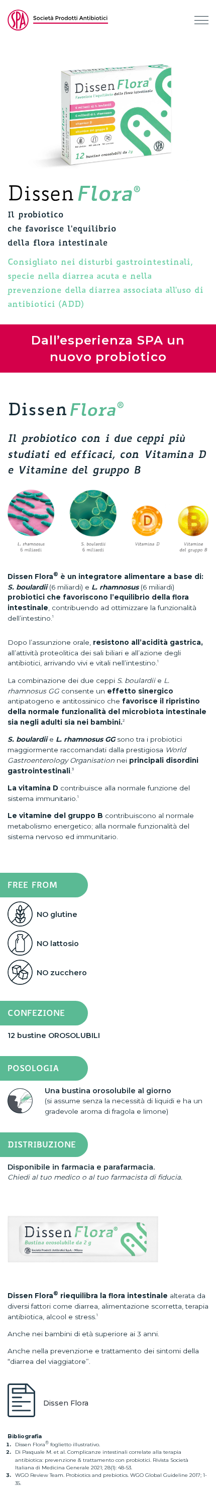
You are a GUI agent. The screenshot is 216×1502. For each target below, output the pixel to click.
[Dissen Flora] (24, 1403)
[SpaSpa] (58, 20)
